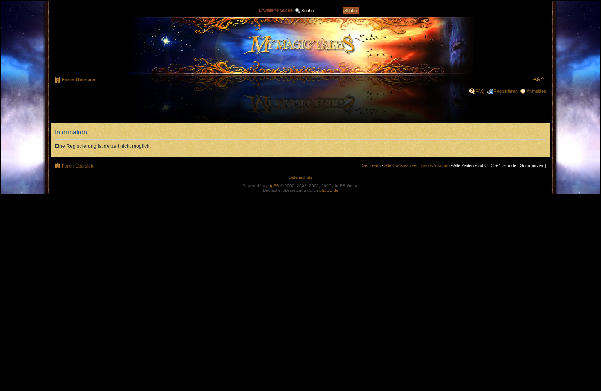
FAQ (479, 91)
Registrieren (505, 91)
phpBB (272, 185)
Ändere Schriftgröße (538, 79)
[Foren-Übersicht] (300, 45)
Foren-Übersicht (79, 79)
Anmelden (536, 91)
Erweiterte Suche (276, 9)
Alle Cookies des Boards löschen (417, 165)
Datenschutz (300, 177)
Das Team (370, 165)
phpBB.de (329, 190)
